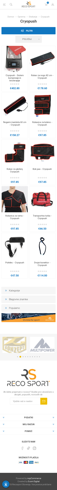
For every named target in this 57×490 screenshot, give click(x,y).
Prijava (43, 401)
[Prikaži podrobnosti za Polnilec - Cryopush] (15, 246)
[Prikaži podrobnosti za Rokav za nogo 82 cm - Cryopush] (42, 59)
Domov (11, 17)
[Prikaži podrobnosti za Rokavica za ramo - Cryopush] (15, 199)
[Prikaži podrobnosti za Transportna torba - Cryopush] (42, 199)
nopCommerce (34, 478)
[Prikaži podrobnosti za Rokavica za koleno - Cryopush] (42, 106)
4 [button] (25, 356)
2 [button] (20, 357)
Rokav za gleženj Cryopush (15, 170)
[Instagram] (34, 448)
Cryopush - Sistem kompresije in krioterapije (15, 78)
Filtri (29, 31)
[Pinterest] (22, 448)
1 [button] (17, 356)
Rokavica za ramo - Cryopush (14, 217)
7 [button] (32, 356)
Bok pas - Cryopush (42, 169)
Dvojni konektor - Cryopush (42, 264)
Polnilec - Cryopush (14, 262)
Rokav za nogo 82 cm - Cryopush (42, 76)
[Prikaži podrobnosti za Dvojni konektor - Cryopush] (42, 246)
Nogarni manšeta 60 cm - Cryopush (14, 123)
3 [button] (23, 356)
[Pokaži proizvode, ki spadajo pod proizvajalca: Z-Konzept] (14, 345)
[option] (14, 345)
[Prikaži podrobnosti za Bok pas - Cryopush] (42, 152)
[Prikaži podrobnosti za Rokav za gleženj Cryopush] (15, 152)
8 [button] (34, 356)
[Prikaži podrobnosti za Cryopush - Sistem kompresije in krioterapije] (15, 59)
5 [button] (27, 356)
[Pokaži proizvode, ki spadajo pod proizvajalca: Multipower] (42, 345)
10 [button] (39, 356)
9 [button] (37, 356)
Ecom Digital (33, 481)
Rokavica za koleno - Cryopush (42, 123)
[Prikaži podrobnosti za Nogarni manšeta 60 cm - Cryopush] (15, 106)
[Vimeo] (28, 447)
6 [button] (30, 356)
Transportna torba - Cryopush (42, 217)
